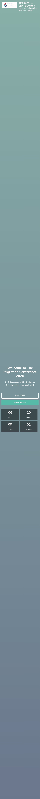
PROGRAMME (20, 395)
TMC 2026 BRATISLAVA (25, 4)
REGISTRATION (20, 402)
